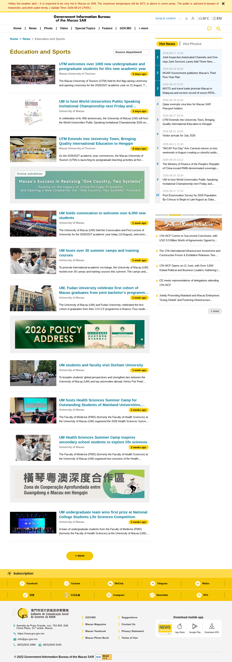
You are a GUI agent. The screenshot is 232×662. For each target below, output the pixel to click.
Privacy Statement (133, 631)
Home (14, 38)
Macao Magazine (95, 624)
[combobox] (131, 52)
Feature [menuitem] (107, 28)
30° (205, 18)
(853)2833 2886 (26, 644)
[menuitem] (32, 28)
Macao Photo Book (97, 637)
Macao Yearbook (95, 631)
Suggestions (129, 617)
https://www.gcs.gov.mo (31, 633)
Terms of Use (130, 637)
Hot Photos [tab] (192, 44)
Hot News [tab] (167, 44)
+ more (215, 311)
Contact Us (128, 624)
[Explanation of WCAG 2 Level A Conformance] (103, 656)
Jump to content (165, 18)
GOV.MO (90, 617)
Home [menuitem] (17, 28)
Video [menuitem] (64, 28)
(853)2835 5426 (52, 644)
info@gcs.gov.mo (28, 639)
